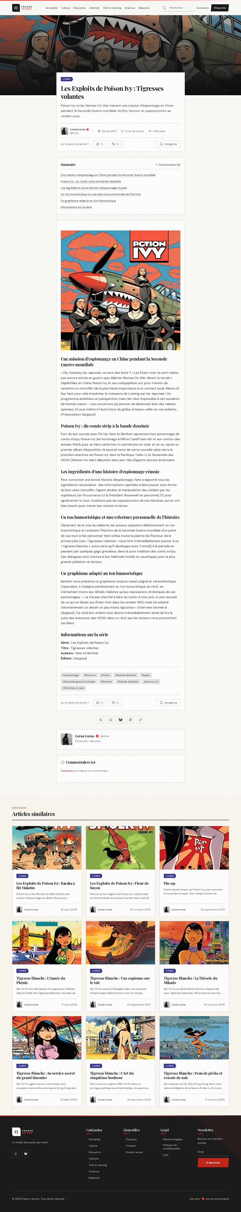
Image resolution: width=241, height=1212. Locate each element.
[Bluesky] (25, 1153)
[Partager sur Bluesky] (120, 719)
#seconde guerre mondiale (79, 681)
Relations (144, 7)
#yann (146, 675)
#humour (90, 675)
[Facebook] (15, 1153)
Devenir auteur (134, 1152)
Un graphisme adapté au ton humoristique (88, 201)
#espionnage (71, 675)
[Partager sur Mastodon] (130, 719)
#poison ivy (151, 681)
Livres (67, 79)
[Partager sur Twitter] (100, 719)
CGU (165, 1155)
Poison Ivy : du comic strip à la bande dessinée (91, 181)
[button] (120, 55)
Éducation (80, 7)
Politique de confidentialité (171, 1146)
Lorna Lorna (84, 736)
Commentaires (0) (169, 164)
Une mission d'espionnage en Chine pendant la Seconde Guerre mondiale (108, 175)
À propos (131, 1139)
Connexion (202, 7)
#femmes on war (73, 688)
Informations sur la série (76, 207)
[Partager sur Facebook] (110, 719)
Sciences (130, 7)
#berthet (106, 681)
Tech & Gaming (112, 7)
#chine (105, 675)
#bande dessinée (125, 675)
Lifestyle (94, 7)
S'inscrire (220, 7)
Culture (65, 7)
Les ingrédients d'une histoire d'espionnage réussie (94, 188)
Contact (131, 1145)
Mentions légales (173, 1139)
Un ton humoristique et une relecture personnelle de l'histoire (101, 194)
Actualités (52, 7)
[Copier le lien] (140, 719)
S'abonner (213, 1162)
